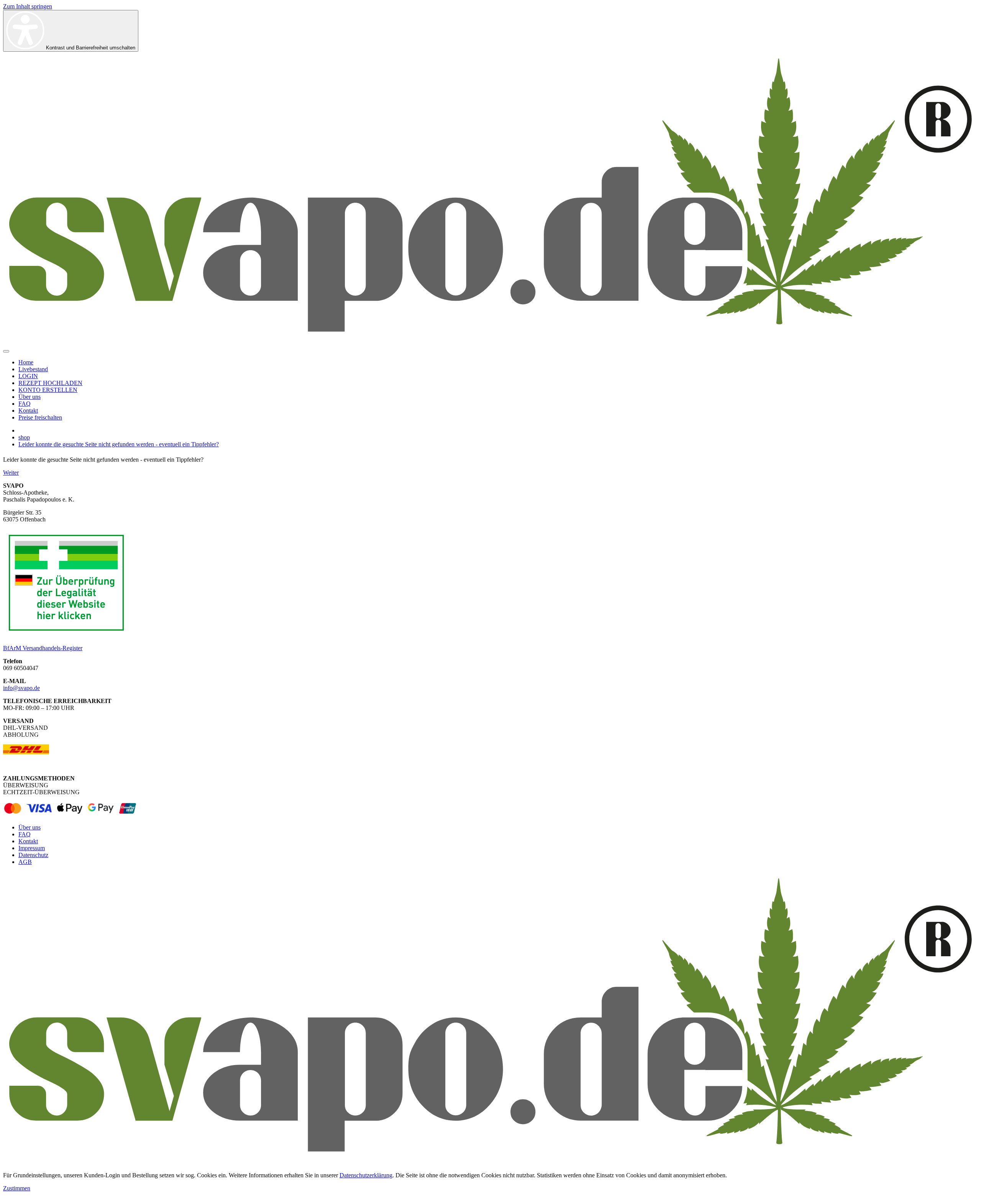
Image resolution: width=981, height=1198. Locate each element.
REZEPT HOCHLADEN (50, 383)
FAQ (24, 403)
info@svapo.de (21, 688)
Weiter (11, 472)
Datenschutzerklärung (366, 1175)
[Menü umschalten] (6, 351)
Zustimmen (16, 1188)
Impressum (31, 848)
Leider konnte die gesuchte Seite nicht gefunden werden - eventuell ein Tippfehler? (118, 444)
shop (24, 437)
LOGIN (28, 376)
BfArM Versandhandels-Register (42, 648)
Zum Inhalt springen (27, 6)
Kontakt (28, 410)
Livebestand (33, 369)
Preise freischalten (40, 417)
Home (25, 362)
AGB (25, 862)
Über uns (29, 396)
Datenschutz (33, 855)
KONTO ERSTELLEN (47, 390)
